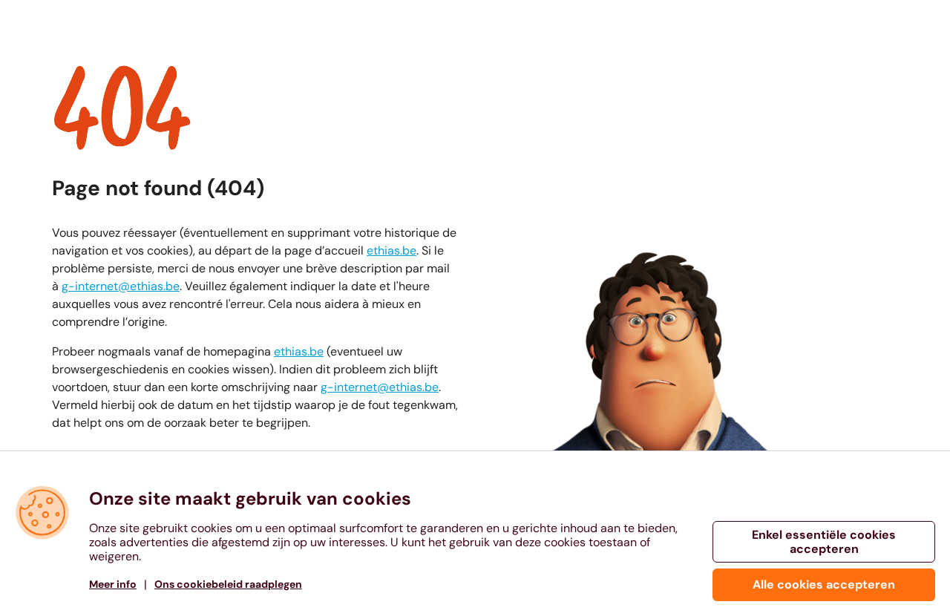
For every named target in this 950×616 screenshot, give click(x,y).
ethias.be (391, 250)
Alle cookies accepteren (824, 584)
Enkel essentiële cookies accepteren (824, 542)
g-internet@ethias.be (121, 286)
